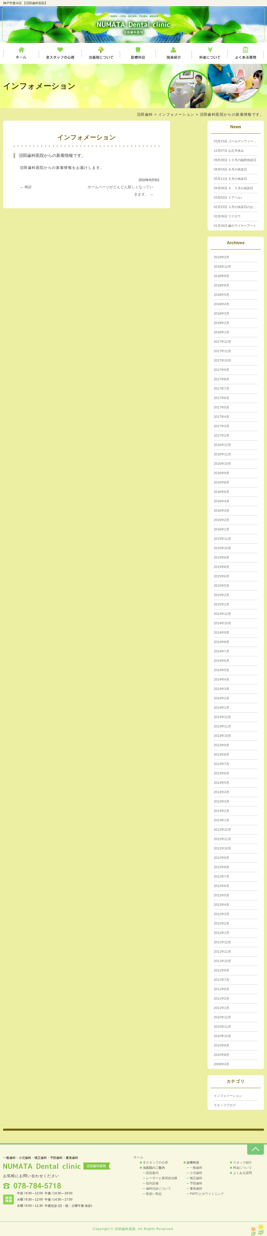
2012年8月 (221, 867)
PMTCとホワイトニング (207, 1194)
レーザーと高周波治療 (161, 1178)
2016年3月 (221, 510)
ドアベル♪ (228, 197)
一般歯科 (196, 1168)
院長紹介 (174, 53)
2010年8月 (221, 1055)
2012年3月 (221, 914)
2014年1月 (221, 707)
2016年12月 (222, 445)
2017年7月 (221, 388)
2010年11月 (222, 1027)
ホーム (21, 53)
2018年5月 (221, 295)
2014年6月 (221, 661)
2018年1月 (221, 332)
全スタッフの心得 (60, 53)
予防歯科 (196, 1183)
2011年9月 (221, 970)
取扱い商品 (154, 1194)
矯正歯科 (196, 1178)
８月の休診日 (230, 169)
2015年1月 (221, 604)
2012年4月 (221, 905)
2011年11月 (222, 951)
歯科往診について (158, 1188)
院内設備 (152, 1183)
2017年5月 (221, 407)
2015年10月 (222, 548)
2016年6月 (221, 492)
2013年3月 (221, 801)
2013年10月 (222, 736)
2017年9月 (221, 370)
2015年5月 (221, 586)
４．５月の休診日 (233, 188)
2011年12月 (222, 942)
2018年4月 (221, 304)
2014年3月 (221, 689)
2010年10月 (222, 1036)
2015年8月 (221, 567)
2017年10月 (222, 360)
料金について (210, 53)
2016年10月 (222, 464)
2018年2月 (221, 323)
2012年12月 (222, 829)
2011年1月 (221, 1008)
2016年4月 (221, 501)
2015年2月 (221, 595)
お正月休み (229, 150)
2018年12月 (222, 266)
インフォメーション (176, 114)
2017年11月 (222, 351)
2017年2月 (221, 435)
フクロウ (227, 216)
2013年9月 (221, 745)
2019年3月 (221, 257)
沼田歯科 (145, 114)
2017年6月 (221, 398)
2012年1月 (221, 933)
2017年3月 (221, 426)
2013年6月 (221, 773)
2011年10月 (222, 961)
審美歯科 (196, 1188)
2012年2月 (221, 923)
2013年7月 (221, 764)
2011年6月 (221, 989)
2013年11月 (222, 726)
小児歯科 (196, 1173)
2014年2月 (221, 698)
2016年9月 (221, 473)
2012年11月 (222, 839)
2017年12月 (222, 342)
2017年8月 (221, 379)
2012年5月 (221, 895)
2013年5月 (221, 783)
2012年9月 (221, 858)
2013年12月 (222, 717)
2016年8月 (221, 482)
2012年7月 (221, 876)
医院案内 (152, 1173)
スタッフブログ (225, 1105)
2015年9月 (221, 557)
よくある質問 (246, 53)
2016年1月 (221, 529)
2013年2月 (221, 811)
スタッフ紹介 (242, 1162)
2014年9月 (221, 632)
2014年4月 (221, 679)
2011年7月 (221, 980)
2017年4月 (221, 417)
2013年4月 (221, 792)
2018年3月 (221, 313)
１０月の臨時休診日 (235, 160)
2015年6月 (221, 576)
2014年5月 (221, 670)
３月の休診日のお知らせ (238, 207)
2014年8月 (221, 642)
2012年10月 (222, 848)
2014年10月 (222, 623)
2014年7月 (221, 651)
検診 (26, 187)
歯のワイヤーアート (235, 226)
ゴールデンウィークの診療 (240, 141)
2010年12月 (222, 1017)
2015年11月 (222, 539)
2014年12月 (222, 614)
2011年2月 (221, 998)
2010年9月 (221, 1045)
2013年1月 (221, 820)
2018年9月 (221, 276)
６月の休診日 (230, 179)
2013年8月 (221, 754)
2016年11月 (222, 454)
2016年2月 (221, 520)
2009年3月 (221, 1064)
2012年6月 (221, 886)
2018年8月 (221, 285)
